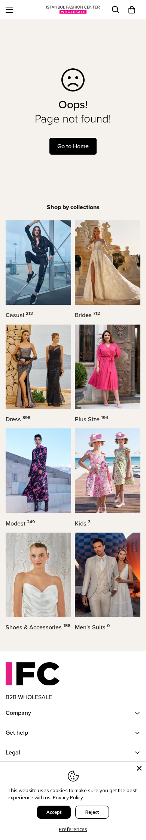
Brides (87, 315)
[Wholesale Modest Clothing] (38, 470)
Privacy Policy (68, 797)
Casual (19, 315)
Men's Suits (92, 627)
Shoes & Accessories (38, 627)
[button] (131, 9)
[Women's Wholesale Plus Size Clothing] (107, 367)
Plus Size (91, 419)
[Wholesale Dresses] (38, 367)
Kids (83, 523)
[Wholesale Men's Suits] (107, 575)
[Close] (139, 768)
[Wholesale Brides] (107, 262)
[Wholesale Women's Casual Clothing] (38, 262)
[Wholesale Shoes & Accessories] (38, 575)
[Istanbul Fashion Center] (73, 9)
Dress (18, 419)
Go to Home (73, 146)
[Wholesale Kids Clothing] (107, 470)
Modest (20, 523)
